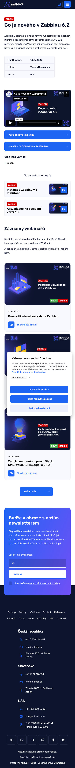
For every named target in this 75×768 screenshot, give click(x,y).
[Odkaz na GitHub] (42, 739)
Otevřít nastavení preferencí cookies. (37, 751)
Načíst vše (30, 491)
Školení (47, 612)
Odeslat (17, 574)
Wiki (52, 618)
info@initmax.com (35, 716)
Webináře (35, 612)
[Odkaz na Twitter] (11, 739)
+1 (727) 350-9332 (35, 709)
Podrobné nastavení (39, 408)
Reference (59, 612)
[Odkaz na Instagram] (63, 739)
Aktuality (41, 618)
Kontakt (62, 618)
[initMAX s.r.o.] (13, 4)
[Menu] (67, 4)
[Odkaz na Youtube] (32, 739)
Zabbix (10, 163)
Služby (22, 612)
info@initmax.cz (33, 647)
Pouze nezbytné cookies (39, 399)
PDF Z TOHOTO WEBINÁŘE (21, 135)
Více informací (19, 377)
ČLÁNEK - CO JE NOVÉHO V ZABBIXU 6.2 (28, 146)
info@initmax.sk (33, 681)
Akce (30, 618)
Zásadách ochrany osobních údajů (29, 372)
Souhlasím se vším (39, 389)
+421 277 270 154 (34, 674)
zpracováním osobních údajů (44, 583)
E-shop (12, 612)
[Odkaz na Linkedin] (59, 4)
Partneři (11, 618)
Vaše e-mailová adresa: (21, 554)
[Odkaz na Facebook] (53, 739)
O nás (22, 618)
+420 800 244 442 (35, 639)
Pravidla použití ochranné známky (37, 757)
